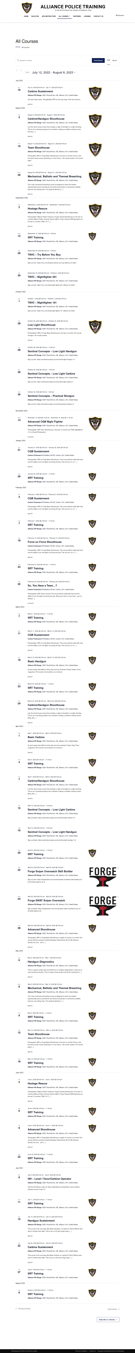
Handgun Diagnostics (41, 961)
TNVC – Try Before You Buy (44, 254)
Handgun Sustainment (41, 1220)
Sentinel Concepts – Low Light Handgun (52, 351)
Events (18, 47)
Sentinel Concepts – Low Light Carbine (51, 373)
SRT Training (35, 237)
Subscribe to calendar (107, 1320)
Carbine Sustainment (40, 91)
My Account (120, 15)
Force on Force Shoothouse (45, 542)
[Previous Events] (17, 70)
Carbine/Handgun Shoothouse (46, 118)
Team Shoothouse (39, 147)
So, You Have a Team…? (42, 585)
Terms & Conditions (81, 1351)
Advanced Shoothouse (41, 929)
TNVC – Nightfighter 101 (42, 302)
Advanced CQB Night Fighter (45, 421)
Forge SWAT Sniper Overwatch (46, 900)
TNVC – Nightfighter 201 (42, 277)
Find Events (98, 60)
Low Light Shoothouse (41, 324)
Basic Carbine (36, 737)
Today (27, 72)
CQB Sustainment (38, 451)
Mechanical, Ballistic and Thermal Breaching (54, 176)
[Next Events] (21, 70)
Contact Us (92, 1351)
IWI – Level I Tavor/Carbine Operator (49, 1178)
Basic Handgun (37, 661)
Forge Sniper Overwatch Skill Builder (50, 871)
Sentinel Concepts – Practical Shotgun (51, 396)
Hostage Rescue (37, 208)
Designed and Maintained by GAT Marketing (111, 1351)
